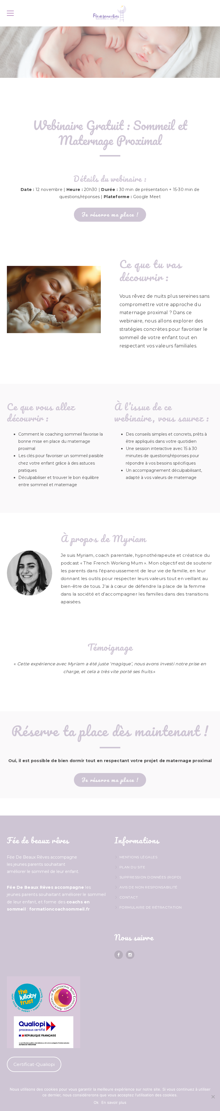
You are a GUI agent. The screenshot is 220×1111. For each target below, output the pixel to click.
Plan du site (132, 867)
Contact (128, 897)
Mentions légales (138, 857)
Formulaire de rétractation (150, 907)
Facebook (118, 954)
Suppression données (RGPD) (150, 877)
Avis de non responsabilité (148, 887)
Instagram (130, 954)
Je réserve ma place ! (110, 214)
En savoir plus (113, 1102)
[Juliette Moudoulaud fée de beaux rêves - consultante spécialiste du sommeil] (110, 13)
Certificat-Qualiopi (34, 1064)
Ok (96, 1102)
